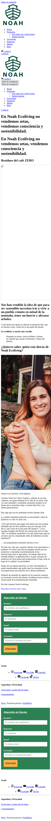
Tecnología (11, 39)
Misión (10, 44)
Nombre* (7, 604)
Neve (3, 703)
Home (9, 29)
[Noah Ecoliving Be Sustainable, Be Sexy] (13, 25)
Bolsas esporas (18, 37)
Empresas (11, 42)
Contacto (4, 54)
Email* (6, 625)
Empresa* (8, 614)
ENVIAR (10, 648)
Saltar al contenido (8, 2)
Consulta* (8, 636)
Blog (9, 47)
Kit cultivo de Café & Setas (23, 34)
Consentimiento (7, 694)
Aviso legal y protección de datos (14, 690)
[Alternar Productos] (42, 91)
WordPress (27, 703)
